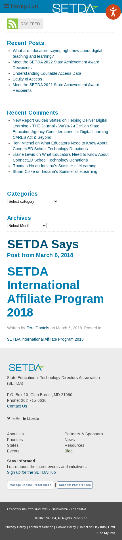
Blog (69, 451)
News (70, 439)
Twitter (15, 418)
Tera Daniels (37, 328)
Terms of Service (41, 527)
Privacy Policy (15, 527)
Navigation (23, 6)
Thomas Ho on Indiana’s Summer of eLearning (54, 166)
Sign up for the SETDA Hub (31, 472)
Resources (75, 445)
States (13, 445)
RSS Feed (30, 24)
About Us (15, 434)
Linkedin (32, 418)
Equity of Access (27, 79)
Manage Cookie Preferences (30, 485)
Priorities (15, 439)
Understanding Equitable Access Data (47, 73)
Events (13, 451)
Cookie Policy (66, 527)
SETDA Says (43, 244)
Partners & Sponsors (84, 434)
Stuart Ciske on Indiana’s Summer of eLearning (55, 171)
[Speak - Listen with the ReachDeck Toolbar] (113, 12)
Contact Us (17, 406)
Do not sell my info (92, 527)
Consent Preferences (75, 485)
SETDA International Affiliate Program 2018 (45, 339)
